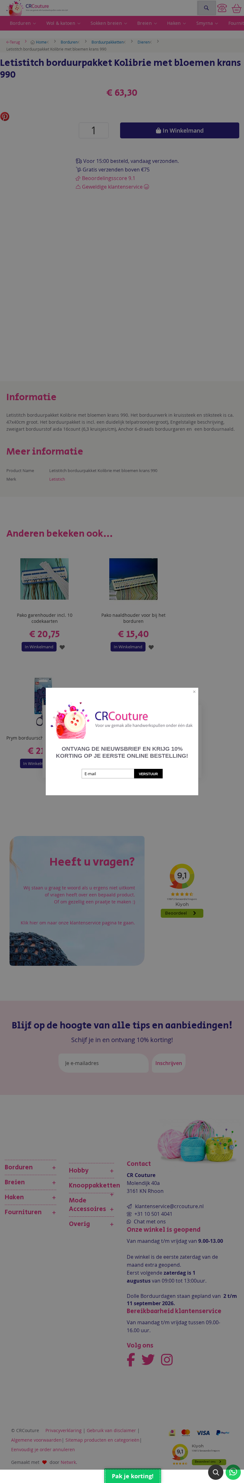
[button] (215, 1472)
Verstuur (148, 774)
